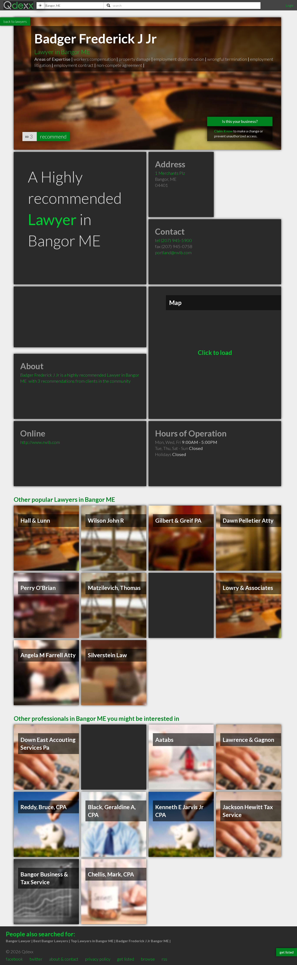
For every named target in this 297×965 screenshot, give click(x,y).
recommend (53, 136)
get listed (125, 959)
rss (164, 959)
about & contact (63, 959)
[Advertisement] (80, 317)
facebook (14, 959)
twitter (36, 959)
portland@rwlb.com (173, 252)
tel (173, 240)
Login (290, 5)
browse (148, 959)
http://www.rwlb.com (40, 442)
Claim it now (223, 131)
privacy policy (97, 959)
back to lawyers (15, 21)
